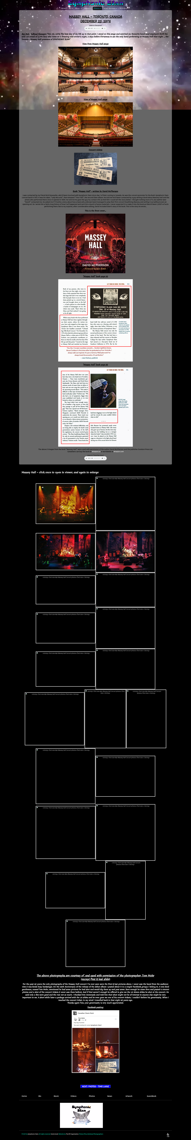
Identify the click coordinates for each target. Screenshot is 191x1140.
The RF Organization (72, 1134)
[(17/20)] (125, 832)
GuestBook (151, 1096)
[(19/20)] (125, 890)
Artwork (129, 1096)
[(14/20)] (65, 776)
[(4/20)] (125, 551)
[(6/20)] (125, 590)
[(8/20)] (125, 628)
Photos (92, 1096)
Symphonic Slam (33, 1134)
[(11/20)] (54, 718)
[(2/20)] (125, 504)
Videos (73, 1096)
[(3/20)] (65, 551)
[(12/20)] (105, 718)
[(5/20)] (65, 589)
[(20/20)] (95, 943)
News (109, 1096)
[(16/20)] (65, 832)
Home (24, 1096)
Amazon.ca (96, 451)
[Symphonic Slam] (95, 3)
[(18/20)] (75, 890)
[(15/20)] (125, 776)
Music (56, 1096)
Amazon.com (119, 451)
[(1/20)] (65, 503)
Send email (54, 1134)
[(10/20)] (125, 669)
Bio (39, 1096)
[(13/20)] (146, 719)
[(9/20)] (65, 669)
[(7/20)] (65, 628)
